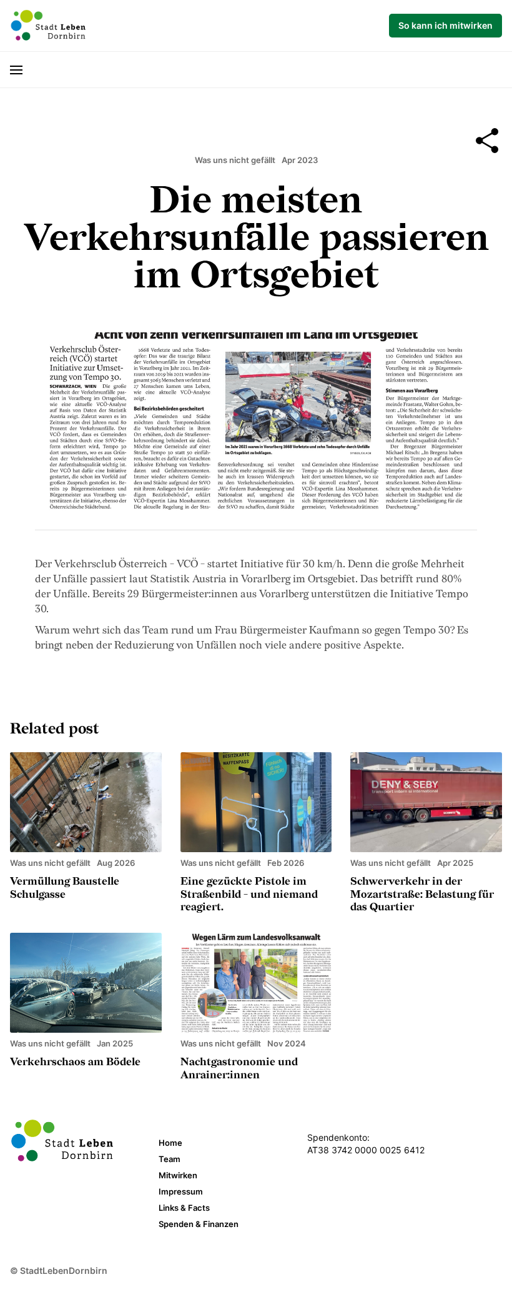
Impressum (181, 1191)
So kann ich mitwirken (445, 25)
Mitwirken (178, 1175)
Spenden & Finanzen (199, 1224)
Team (169, 1159)
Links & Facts (184, 1208)
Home (170, 1143)
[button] (22, 69)
